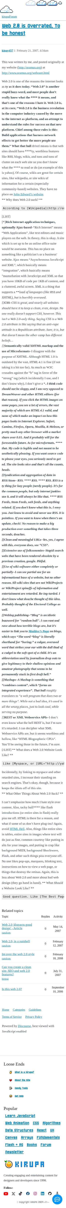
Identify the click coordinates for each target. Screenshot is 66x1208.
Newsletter (14, 1152)
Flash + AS (14, 1145)
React (41, 1130)
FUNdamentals (48, 1137)
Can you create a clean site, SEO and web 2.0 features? (16, 970)
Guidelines (35, 1009)
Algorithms (51, 1123)
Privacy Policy (33, 1016)
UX (52, 1130)
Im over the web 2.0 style (18, 954)
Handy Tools (21, 1088)
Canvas (11, 1137)
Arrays (27, 1137)
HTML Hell (17, 829)
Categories (19, 1009)
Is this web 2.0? (12, 989)
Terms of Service (12, 1016)
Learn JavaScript (20, 1116)
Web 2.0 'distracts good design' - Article (17, 926)
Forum (46, 1145)
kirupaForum (9, 16)
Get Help (19, 1096)
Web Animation (17, 1123)
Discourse (24, 1026)
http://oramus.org (29, 67)
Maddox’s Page (39, 631)
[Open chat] (57, 1199)
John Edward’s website (28, 194)
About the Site (22, 1080)
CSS (36, 1123)
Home (5, 1009)
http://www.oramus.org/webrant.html (26, 73)
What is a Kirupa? (24, 1072)
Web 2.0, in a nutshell (16, 941)
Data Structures (19, 1130)
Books (32, 1145)
